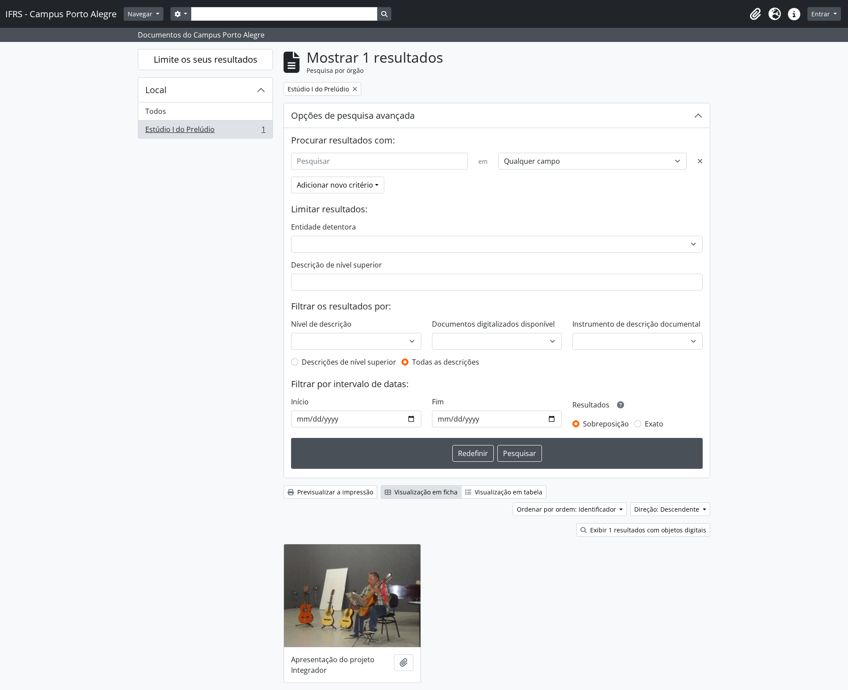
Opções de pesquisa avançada (353, 115)
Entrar (821, 14)
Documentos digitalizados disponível (493, 324)
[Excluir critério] (700, 161)
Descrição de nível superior (336, 265)
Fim (438, 402)
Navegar (141, 14)
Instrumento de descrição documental (636, 324)
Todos (155, 111)
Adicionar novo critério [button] (335, 185)
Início (300, 402)
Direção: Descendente (667, 509)
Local (156, 90)
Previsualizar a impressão (334, 492)
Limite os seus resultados (205, 59)
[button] (755, 14)
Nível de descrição (321, 324)
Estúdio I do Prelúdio (205, 131)
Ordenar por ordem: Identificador (567, 509)
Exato (654, 424)
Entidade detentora (323, 227)
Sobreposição (606, 424)
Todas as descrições (445, 362)
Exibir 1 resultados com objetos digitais (647, 530)
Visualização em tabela (507, 492)
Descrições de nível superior (349, 362)
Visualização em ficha (425, 492)
